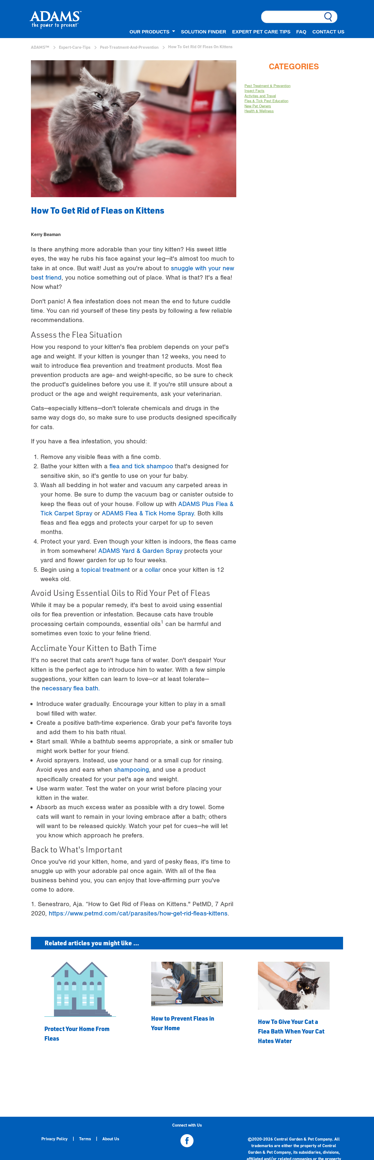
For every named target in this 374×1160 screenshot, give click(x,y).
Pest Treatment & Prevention (267, 85)
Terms (85, 1139)
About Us (110, 1139)
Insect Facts (254, 90)
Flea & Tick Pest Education (266, 100)
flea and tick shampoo (141, 466)
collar (152, 569)
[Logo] (56, 21)
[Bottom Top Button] (347, 1124)
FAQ (301, 32)
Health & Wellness (259, 110)
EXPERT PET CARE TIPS (261, 32)
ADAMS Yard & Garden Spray (140, 551)
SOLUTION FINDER (203, 32)
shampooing (131, 769)
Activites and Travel (260, 95)
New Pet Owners (257, 105)
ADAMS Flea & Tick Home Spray (148, 513)
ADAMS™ (40, 47)
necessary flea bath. (71, 688)
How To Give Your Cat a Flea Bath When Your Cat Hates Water (291, 1031)
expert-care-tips (74, 47)
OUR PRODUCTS (149, 32)
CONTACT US (328, 32)
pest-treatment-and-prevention (129, 47)
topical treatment (105, 569)
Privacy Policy (54, 1139)
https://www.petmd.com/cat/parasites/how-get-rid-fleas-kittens (138, 913)
